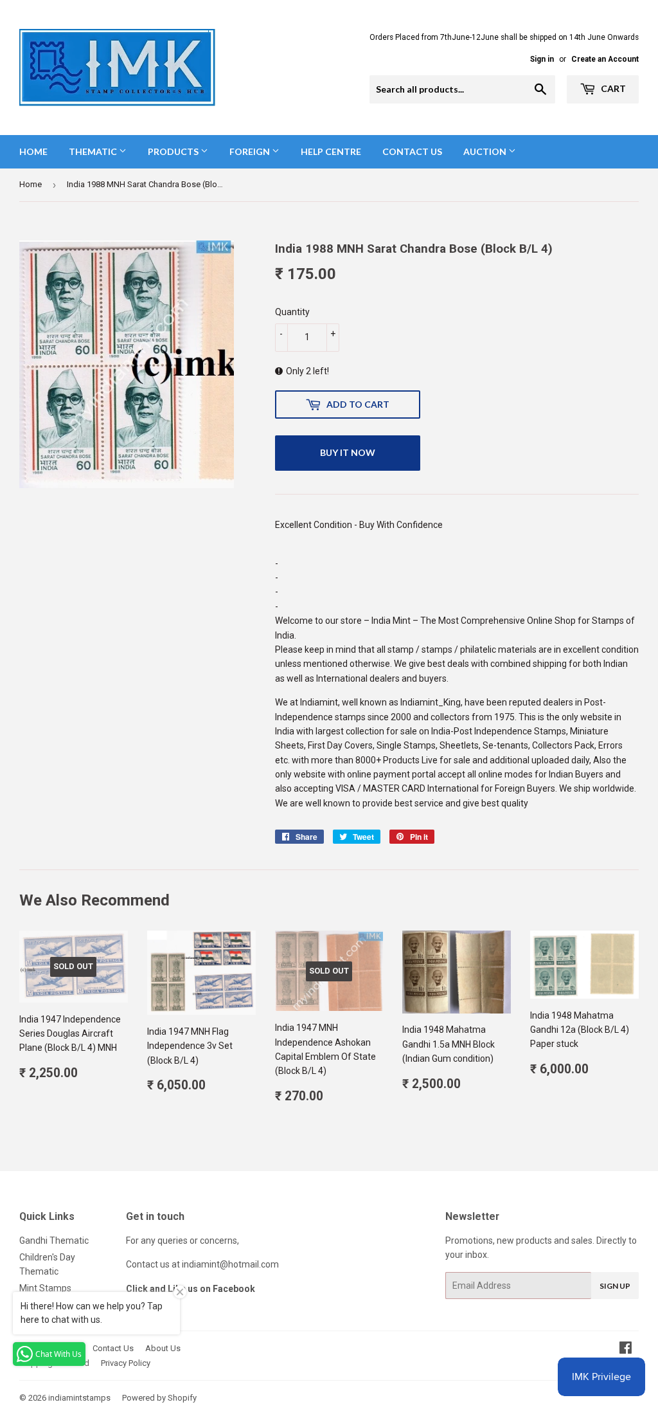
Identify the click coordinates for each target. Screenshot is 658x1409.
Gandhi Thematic (54, 1240)
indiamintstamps (79, 1398)
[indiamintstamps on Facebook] (625, 1349)
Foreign (250, 151)
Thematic (94, 151)
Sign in (542, 59)
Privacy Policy (125, 1363)
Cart (612, 88)
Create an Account (605, 59)
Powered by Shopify (159, 1398)
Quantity (292, 312)
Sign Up (615, 1286)
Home (33, 151)
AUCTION (485, 151)
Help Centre (331, 151)
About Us (163, 1348)
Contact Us (412, 151)
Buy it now (347, 452)
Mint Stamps (45, 1288)
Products (174, 151)
